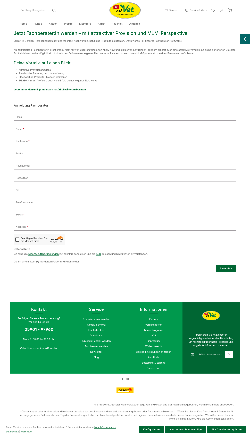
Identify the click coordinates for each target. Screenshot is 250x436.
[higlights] (245, 39)
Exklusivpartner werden (96, 319)
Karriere (153, 319)
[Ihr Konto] (221, 10)
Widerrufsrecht (153, 346)
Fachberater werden (96, 346)
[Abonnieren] (229, 354)
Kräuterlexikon (96, 330)
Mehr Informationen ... (105, 427)
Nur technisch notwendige (186, 429)
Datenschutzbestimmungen (43, 253)
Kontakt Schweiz (96, 324)
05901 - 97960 (38, 329)
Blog (96, 357)
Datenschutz (154, 368)
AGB (98, 253)
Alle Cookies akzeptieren (227, 429)
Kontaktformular (48, 348)
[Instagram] (127, 379)
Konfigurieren (151, 429)
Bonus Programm (153, 330)
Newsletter (96, 351)
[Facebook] (123, 379)
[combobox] (35, 10)
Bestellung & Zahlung (153, 362)
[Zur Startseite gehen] (125, 10)
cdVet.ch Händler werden (96, 340)
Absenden (226, 268)
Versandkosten (153, 324)
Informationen (153, 309)
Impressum (154, 340)
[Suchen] (53, 10)
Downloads (96, 335)
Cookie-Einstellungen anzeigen (153, 351)
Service (96, 309)
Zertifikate (153, 357)
